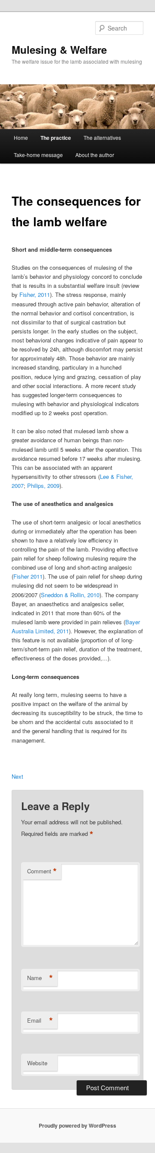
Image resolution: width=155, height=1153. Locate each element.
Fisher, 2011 (34, 294)
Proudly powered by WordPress (77, 1125)
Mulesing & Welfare (59, 49)
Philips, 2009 (43, 485)
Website (37, 1063)
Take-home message (38, 154)
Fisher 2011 (28, 576)
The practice (55, 138)
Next (17, 776)
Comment (42, 871)
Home (21, 137)
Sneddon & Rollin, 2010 (70, 595)
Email (40, 1020)
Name (40, 978)
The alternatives (102, 137)
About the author (94, 154)
